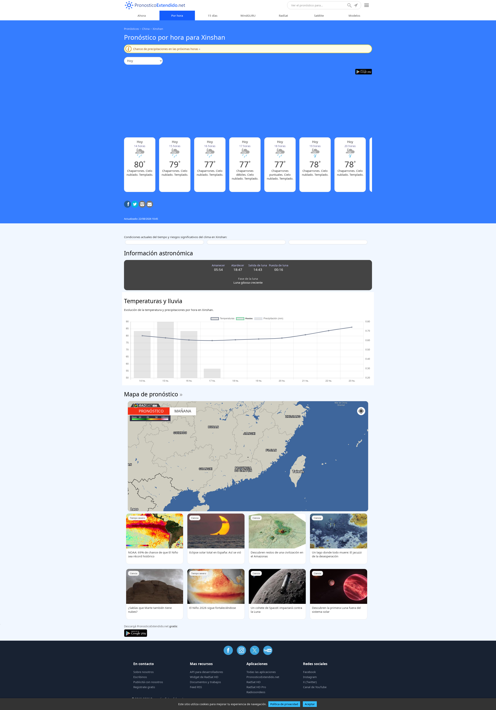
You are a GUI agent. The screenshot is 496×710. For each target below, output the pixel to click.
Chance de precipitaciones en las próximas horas (166, 49)
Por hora (177, 15)
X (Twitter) (310, 682)
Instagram (310, 677)
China (146, 29)
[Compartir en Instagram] (142, 204)
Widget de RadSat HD (204, 677)
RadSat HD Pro (256, 687)
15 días (212, 15)
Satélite (319, 15)
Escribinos (140, 677)
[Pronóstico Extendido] (155, 5)
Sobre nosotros (143, 672)
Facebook (309, 672)
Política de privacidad (284, 704)
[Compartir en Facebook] (127, 204)
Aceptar (310, 704)
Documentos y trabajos (205, 682)
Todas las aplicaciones (261, 672)
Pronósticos (131, 29)
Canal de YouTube (314, 687)
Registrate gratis (144, 687)
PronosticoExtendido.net (262, 677)
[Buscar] (350, 6)
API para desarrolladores (206, 672)
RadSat (283, 15)
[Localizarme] (356, 6)
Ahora (142, 15)
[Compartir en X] (134, 204)
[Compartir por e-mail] (149, 204)
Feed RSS (196, 687)
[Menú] (366, 5)
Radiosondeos (255, 692)
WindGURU (248, 15)
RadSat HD (253, 682)
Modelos (354, 15)
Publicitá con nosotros (148, 682)
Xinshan (158, 29)
